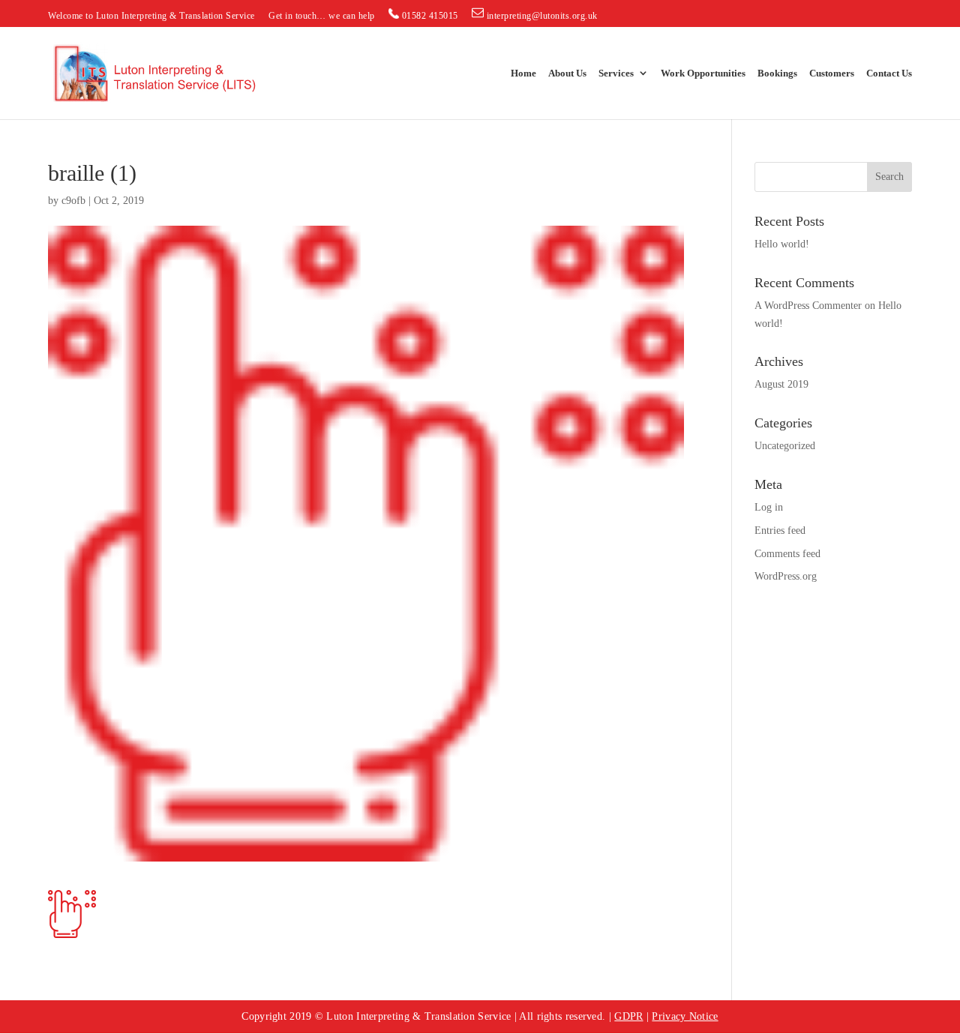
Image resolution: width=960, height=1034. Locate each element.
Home (523, 73)
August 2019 (781, 384)
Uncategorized (784, 445)
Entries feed (780, 530)
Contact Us (889, 73)
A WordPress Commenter (808, 305)
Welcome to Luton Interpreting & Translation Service (151, 16)
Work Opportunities (703, 73)
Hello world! (781, 244)
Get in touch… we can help (321, 16)
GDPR (628, 1016)
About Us (567, 73)
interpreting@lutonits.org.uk (541, 15)
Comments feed (787, 553)
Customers (831, 73)
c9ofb (74, 200)
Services (616, 73)
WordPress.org (785, 576)
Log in (768, 507)
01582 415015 (428, 15)
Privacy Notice (685, 1016)
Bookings (777, 73)
